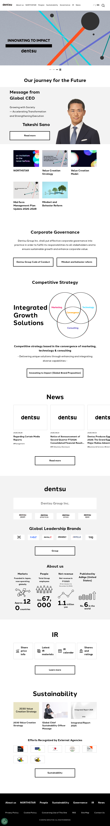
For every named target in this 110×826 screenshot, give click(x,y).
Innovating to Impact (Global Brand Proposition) (55, 373)
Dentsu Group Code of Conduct (33, 262)
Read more (30, 135)
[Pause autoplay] (60, 70)
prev (9, 417)
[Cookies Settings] (4, 821)
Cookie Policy (30, 813)
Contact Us (99, 813)
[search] (103, 5)
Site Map (85, 813)
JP (94, 5)
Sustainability (55, 773)
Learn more (55, 670)
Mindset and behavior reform (76, 262)
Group (55, 551)
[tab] (50, 70)
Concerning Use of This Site (54, 813)
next (100, 417)
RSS (74, 813)
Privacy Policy (12, 813)
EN (98, 5)
